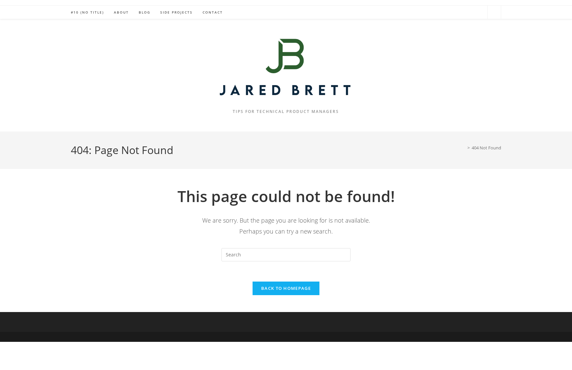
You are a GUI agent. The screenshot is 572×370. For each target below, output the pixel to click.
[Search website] (494, 12)
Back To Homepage (286, 288)
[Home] (463, 148)
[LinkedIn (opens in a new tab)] (479, 12)
